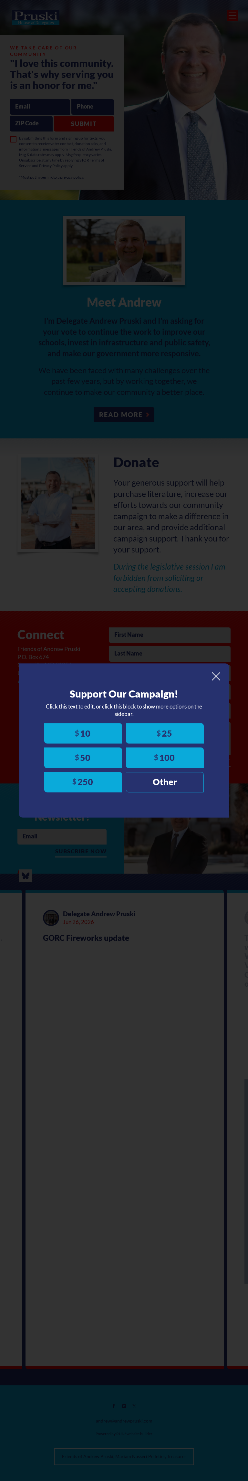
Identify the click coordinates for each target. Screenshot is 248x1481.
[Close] (216, 676)
